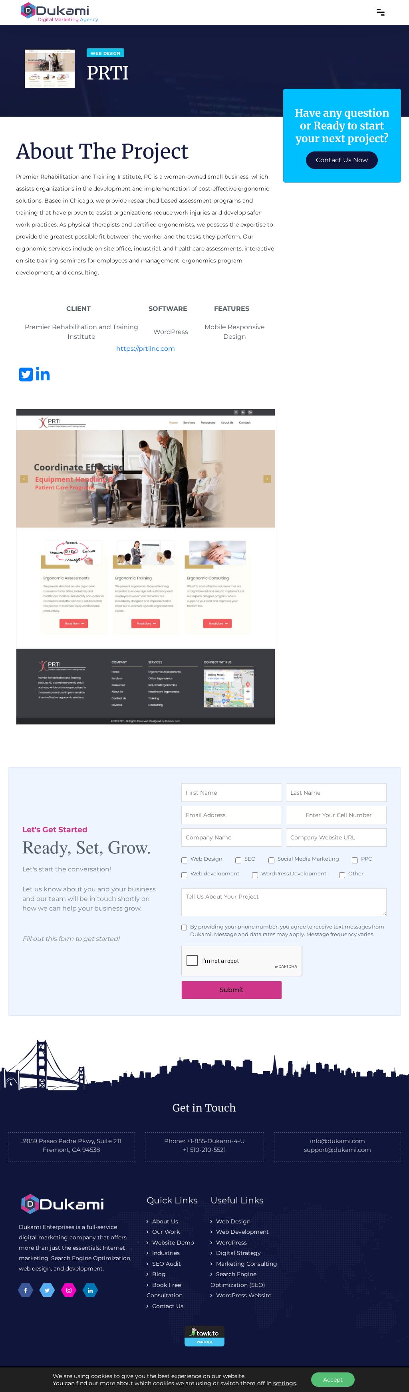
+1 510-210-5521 (204, 1149)
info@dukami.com (337, 1141)
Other (355, 873)
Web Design (206, 858)
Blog (159, 1274)
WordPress (231, 1242)
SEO (250, 858)
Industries (166, 1253)
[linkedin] (90, 1290)
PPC (366, 858)
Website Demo (173, 1242)
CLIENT (78, 308)
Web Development (242, 1231)
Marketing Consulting (246, 1263)
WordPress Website (243, 1295)
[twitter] (47, 1290)
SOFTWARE (168, 308)
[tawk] (204, 1335)
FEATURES (231, 308)
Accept (333, 1379)
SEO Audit (166, 1263)
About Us (165, 1221)
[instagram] (69, 1290)
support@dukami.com (337, 1149)
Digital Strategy (238, 1253)
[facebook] (26, 1290)
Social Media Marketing (308, 858)
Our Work (166, 1231)
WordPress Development (293, 873)
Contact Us (167, 1306)
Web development (215, 873)
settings (284, 1383)
